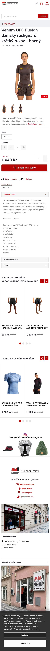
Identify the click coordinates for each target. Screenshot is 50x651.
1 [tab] (20, 343)
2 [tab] (23, 343)
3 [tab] (27, 343)
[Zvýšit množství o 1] (45, 157)
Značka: (6, 185)
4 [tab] (30, 343)
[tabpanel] (12, 313)
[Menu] (47, 3)
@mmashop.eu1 (27, 497)
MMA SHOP (27, 488)
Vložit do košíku (26, 168)
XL (24, 147)
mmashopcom (26, 492)
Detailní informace (35, 124)
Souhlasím (25, 643)
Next (46, 281)
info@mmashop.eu (27, 484)
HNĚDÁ (7, 137)
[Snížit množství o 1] (45, 160)
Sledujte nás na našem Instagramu (25, 438)
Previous (42, 281)
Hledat (43, 16)
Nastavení (25, 635)
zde (37, 629)
